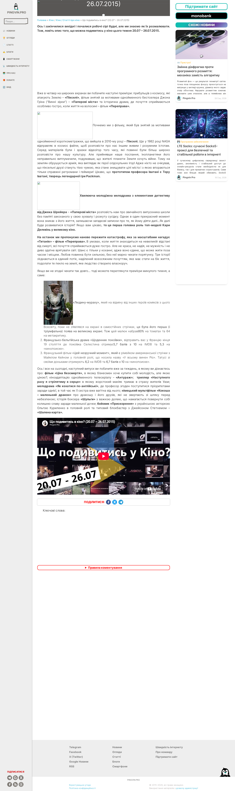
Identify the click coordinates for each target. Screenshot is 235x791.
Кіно (51, 20)
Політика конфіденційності (82, 788)
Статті (8, 45)
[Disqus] (103, 615)
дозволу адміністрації (187, 788)
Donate (9, 80)
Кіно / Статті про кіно (68, 20)
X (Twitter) (76, 756)
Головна (41, 20)
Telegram (75, 747)
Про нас (9, 73)
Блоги (8, 52)
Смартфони (11, 59)
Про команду (164, 752)
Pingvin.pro (16, 12)
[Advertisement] (103, 65)
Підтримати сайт (166, 756)
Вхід (7, 87)
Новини (9, 31)
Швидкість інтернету (16, 66)
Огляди (9, 38)
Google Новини (78, 761)
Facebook (75, 752)
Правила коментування (105, 567)
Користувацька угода (80, 785)
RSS (71, 766)
